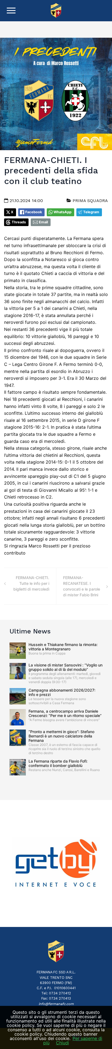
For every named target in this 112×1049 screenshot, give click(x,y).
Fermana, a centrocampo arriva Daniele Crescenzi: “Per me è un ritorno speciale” (65, 713)
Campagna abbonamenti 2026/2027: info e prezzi (62, 692)
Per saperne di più (72, 1040)
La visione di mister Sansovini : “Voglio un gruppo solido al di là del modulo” (65, 667)
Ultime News (30, 631)
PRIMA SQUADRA (89, 200)
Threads (19, 222)
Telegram (91, 212)
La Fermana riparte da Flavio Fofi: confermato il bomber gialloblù (58, 763)
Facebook (33, 212)
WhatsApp (62, 212)
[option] (56, 863)
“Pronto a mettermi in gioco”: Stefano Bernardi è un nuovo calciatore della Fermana (61, 736)
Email (43, 222)
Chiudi (62, 1042)
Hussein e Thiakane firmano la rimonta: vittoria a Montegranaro (63, 646)
